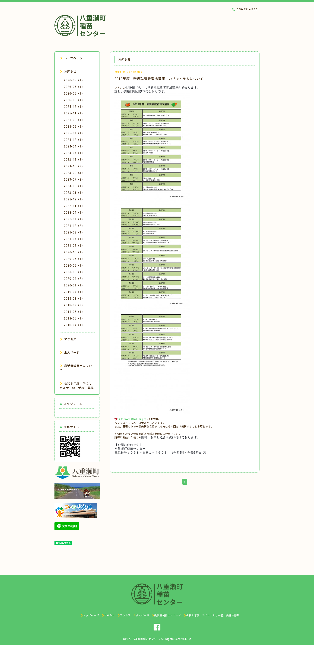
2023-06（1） (74, 186)
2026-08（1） (74, 80)
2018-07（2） (74, 305)
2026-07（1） (74, 87)
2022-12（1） (74, 199)
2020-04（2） (74, 278)
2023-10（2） (74, 166)
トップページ (73, 58)
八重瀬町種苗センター (145, 639)
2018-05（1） (74, 318)
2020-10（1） (74, 252)
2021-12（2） (74, 225)
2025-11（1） (74, 113)
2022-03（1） (74, 219)
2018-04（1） (74, 325)
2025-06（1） (74, 126)
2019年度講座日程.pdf (133, 419)
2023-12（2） (74, 159)
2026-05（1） (74, 100)
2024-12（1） (74, 139)
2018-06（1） (74, 311)
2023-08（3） (74, 173)
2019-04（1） (74, 292)
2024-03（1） (74, 153)
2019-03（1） (74, 298)
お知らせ (70, 71)
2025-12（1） (74, 106)
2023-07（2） (74, 179)
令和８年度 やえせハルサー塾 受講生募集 (77, 385)
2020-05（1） (74, 272)
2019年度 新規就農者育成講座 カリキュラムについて (159, 78)
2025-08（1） (74, 120)
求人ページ (71, 352)
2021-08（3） (74, 232)
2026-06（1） (74, 93)
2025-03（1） (74, 133)
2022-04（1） (74, 212)
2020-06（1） (74, 265)
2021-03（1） (74, 239)
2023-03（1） (74, 192)
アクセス (70, 339)
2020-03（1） (74, 285)
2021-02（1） (74, 245)
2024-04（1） (74, 146)
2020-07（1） (74, 259)
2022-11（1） (74, 206)
